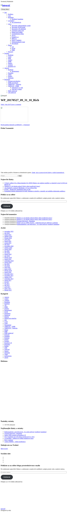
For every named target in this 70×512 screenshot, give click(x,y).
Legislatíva (11, 20)
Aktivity (6, 68)
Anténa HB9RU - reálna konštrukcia (15, 441)
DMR (9, 61)
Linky (9, 24)
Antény (10, 60)
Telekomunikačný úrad (18, 42)
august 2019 (7, 254)
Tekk (2, 104)
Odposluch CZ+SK (17, 87)
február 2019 (8, 257)
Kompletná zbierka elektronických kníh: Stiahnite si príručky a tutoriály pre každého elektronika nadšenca (34, 191)
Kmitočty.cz (15, 37)
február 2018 (8, 270)
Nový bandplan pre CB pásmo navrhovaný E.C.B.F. (19, 437)
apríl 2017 (7, 287)
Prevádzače (15, 43)
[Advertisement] (14, 391)
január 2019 (7, 259)
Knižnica (10, 14)
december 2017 (8, 274)
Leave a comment (16, 104)
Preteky (10, 76)
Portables (10, 73)
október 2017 (8, 277)
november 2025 (8, 231)
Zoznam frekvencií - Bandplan (13, 433)
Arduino (10, 65)
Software (7, 349)
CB (13, 47)
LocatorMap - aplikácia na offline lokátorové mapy (19, 438)
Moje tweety (4, 448)
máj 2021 (7, 244)
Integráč (3, 509)
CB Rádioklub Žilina (18, 34)
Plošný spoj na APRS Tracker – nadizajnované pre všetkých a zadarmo (37, 222)
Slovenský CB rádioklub (19, 29)
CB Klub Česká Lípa (18, 30)
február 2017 (8, 290)
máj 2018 (7, 265)
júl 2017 (6, 282)
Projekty (6, 53)
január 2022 (7, 241)
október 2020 (8, 248)
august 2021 (7, 243)
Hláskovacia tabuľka (10, 318)
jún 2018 (6, 264)
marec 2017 (7, 288)
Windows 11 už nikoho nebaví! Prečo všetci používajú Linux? (22, 186)
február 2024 (8, 238)
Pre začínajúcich (16, 22)
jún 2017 (6, 283)
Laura (9, 56)
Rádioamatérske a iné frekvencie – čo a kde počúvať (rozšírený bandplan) (38, 224)
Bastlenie (10, 55)
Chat (9, 16)
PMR (13, 50)
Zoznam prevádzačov (14, 81)
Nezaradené (7, 325)
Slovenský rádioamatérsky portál (21, 25)
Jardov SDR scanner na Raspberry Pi (15, 435)
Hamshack (7, 313)
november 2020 (8, 246)
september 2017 (8, 279)
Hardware (7, 315)
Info (5, 12)
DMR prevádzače (13, 83)
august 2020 (7, 249)
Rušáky (6, 346)
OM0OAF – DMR (13, 86)
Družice (6, 308)
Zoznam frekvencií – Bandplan (26, 221)
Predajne (6, 338)
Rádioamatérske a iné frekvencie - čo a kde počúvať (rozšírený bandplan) (25, 432)
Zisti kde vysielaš (17, 89)
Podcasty (10, 52)
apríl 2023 (7, 239)
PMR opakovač (12, 91)
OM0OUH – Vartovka (14, 84)
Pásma (10, 45)
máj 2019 (7, 256)
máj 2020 (7, 252)
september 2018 (8, 261)
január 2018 (7, 272)
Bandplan (11, 17)
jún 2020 (6, 251)
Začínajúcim (7, 356)
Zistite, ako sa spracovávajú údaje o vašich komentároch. (48, 172)
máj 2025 (7, 233)
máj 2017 (7, 285)
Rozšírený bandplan (17, 19)
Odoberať (6, 206)
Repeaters (7, 79)
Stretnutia (10, 78)
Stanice (10, 63)
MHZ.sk (14, 38)
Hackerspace (15, 71)
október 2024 (8, 236)
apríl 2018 (7, 267)
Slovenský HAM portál (18, 27)
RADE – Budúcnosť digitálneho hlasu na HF (17, 189)
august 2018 (7, 262)
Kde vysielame (8, 440)
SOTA (13, 35)
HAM (13, 48)
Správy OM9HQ (16, 40)
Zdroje (6, 357)
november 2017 (8, 275)
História (6, 317)
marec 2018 (7, 269)
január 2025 (7, 234)
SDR (9, 58)
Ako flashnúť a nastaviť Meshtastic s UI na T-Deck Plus (20, 188)
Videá (9, 74)
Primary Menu (5, 9)
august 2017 (7, 280)
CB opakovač (12, 92)
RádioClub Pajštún (17, 32)
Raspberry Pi (11, 66)
